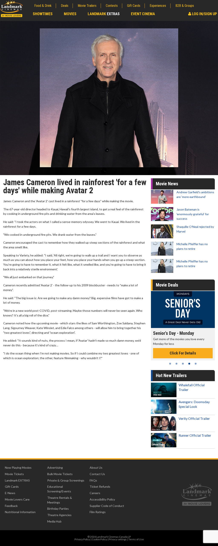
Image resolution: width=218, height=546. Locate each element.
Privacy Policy (82, 539)
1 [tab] (170, 364)
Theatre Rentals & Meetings (59, 500)
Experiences (158, 6)
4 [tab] (189, 364)
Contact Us (97, 474)
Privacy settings (118, 539)
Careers (95, 493)
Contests (112, 6)
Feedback (11, 506)
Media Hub (54, 521)
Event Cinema (143, 14)
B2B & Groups (184, 6)
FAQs (93, 480)
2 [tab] (176, 364)
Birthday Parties (58, 508)
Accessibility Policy (102, 499)
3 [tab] (183, 364)
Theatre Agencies (59, 515)
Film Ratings (98, 512)
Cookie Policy (99, 539)
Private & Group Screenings (65, 480)
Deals (64, 6)
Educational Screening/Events (59, 489)
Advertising (55, 467)
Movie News (167, 183)
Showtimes (43, 14)
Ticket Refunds (100, 486)
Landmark (104, 14)
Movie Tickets (14, 474)
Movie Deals (167, 285)
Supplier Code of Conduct (107, 506)
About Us (96, 467)
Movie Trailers (87, 6)
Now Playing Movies (18, 467)
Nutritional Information (20, 512)
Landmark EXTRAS (17, 480)
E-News (10, 493)
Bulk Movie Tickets (60, 474)
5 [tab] (196, 364)
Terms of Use (136, 539)
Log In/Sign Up (204, 14)
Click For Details (188, 348)
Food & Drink (43, 6)
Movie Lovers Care (17, 499)
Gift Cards (133, 6)
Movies (70, 14)
